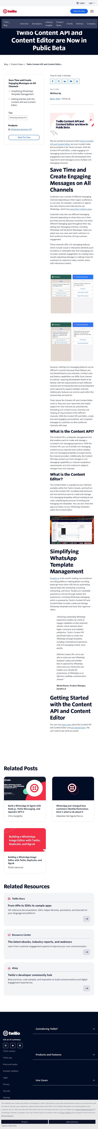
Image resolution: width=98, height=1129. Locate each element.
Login (91, 3)
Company (91, 24)
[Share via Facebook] (52, 81)
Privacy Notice (65, 1113)
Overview (24, 24)
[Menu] (92, 11)
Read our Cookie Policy (9, 1126)
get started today (78, 728)
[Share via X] (58, 81)
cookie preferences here (84, 1109)
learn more (66, 725)
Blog (6, 64)
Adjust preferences (72, 1122)
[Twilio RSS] (77, 81)
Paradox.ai (54, 578)
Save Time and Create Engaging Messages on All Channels (22, 83)
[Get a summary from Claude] (19, 1045)
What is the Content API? (72, 431)
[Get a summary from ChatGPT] (5, 1045)
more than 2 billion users (81, 209)
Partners (79, 24)
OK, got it (25, 1122)
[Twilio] (10, 11)
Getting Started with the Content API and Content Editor (23, 102)
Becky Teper (55, 99)
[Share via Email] (71, 81)
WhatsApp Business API (18, 118)
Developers (37, 24)
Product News (59, 23)
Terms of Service (7, 1116)
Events (70, 24)
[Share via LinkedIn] (64, 81)
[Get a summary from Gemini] (12, 1045)
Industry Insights (49, 23)
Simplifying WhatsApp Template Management (22, 92)
